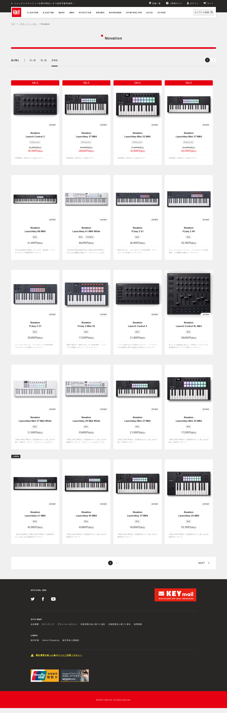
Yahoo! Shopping (50, 640)
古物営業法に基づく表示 (119, 624)
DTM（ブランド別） (29, 24)
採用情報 (138, 624)
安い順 (33, 60)
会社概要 (35, 624)
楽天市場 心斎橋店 (70, 640)
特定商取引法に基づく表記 (93, 624)
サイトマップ (48, 624)
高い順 (44, 60)
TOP (13, 24)
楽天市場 (35, 640)
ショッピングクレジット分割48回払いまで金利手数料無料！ (44, 3)
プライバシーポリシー (67, 624)
